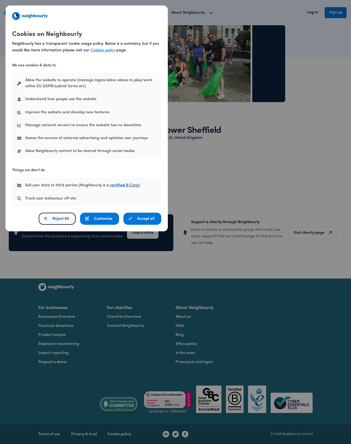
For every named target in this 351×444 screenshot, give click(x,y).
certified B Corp (124, 185)
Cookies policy (102, 50)
